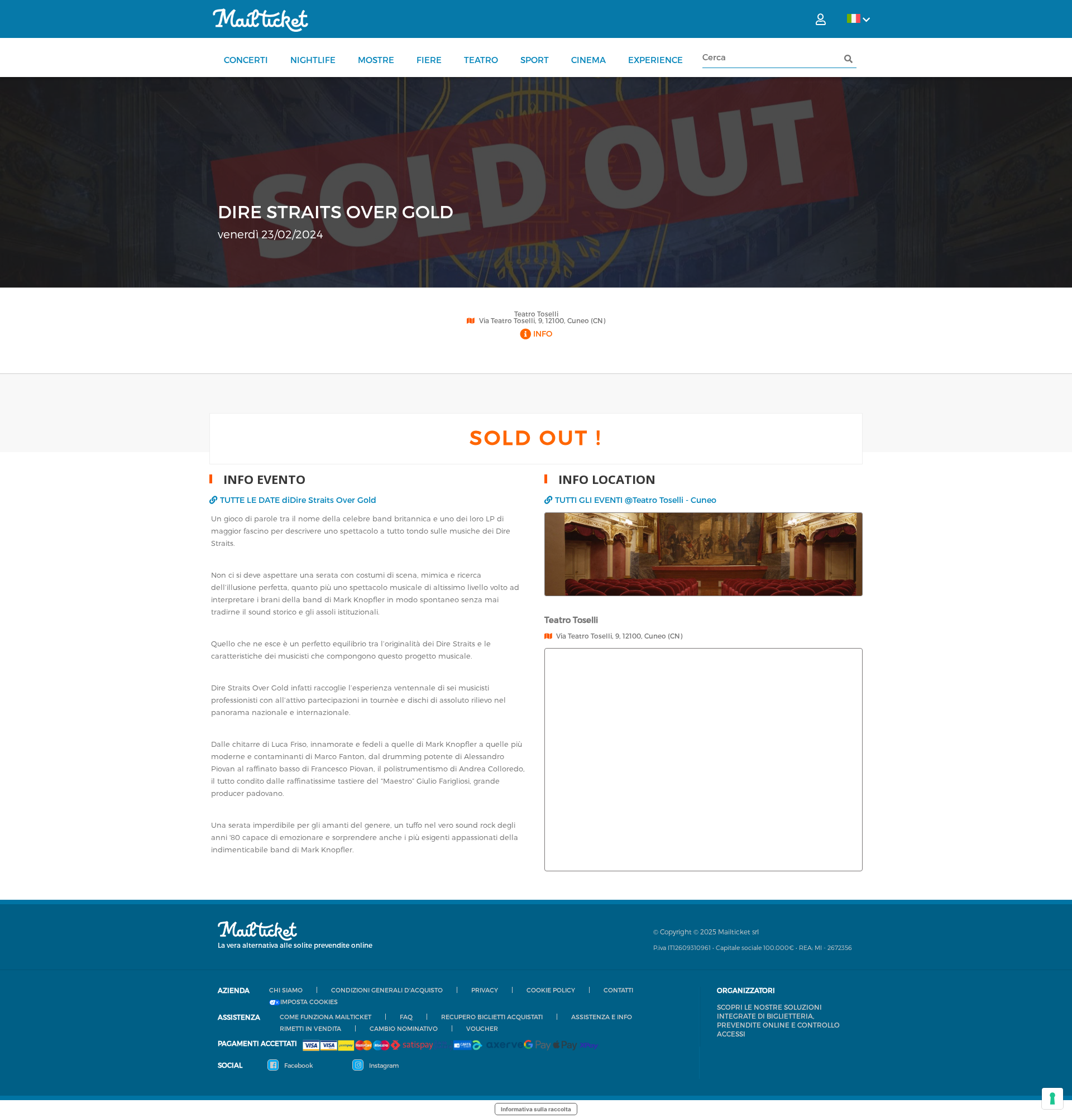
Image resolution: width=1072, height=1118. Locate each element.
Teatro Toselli (536, 314)
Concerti (246, 60)
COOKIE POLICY (551, 990)
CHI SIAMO (286, 990)
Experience (655, 60)
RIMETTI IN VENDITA (310, 1028)
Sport (534, 60)
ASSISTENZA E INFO (601, 1017)
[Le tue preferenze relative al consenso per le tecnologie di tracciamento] (1052, 1098)
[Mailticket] (260, 20)
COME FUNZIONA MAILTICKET (325, 1017)
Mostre (376, 60)
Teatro (481, 60)
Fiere (429, 60)
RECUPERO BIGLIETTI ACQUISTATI (492, 1017)
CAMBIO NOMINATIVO (404, 1028)
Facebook (298, 1065)
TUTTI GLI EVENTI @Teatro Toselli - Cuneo (635, 500)
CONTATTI (618, 990)
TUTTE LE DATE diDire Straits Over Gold (298, 500)
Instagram (383, 1065)
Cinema (588, 60)
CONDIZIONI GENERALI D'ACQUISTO (387, 990)
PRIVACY (484, 990)
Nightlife (313, 60)
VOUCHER (482, 1028)
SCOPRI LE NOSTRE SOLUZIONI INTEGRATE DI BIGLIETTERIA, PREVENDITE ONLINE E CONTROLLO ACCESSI (778, 1020)
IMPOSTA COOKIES (309, 1002)
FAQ (406, 1017)
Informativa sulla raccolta (536, 1109)
